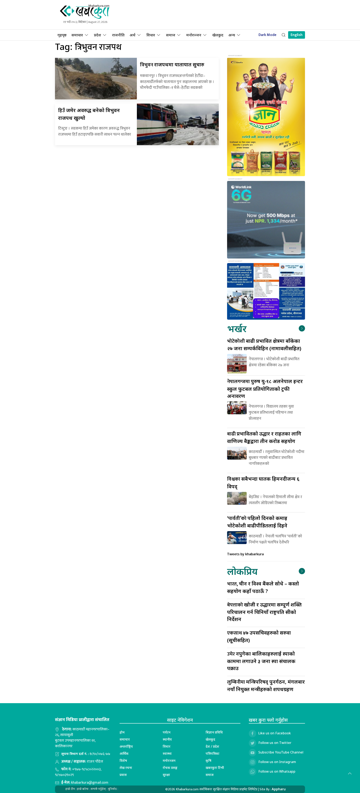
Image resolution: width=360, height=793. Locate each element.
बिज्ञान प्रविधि (214, 732)
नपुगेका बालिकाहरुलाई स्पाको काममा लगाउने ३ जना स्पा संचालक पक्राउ (261, 661)
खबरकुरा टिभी (215, 767)
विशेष (123, 760)
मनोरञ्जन (193, 34)
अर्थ (132, 34)
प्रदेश (97, 34)
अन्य (231, 34)
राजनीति (118, 34)
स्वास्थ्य (167, 753)
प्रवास (123, 774)
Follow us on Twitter (274, 742)
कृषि (208, 760)
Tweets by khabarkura (245, 554)
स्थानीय (167, 739)
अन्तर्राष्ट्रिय (126, 746)
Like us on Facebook (274, 733)
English (296, 35)
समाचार (77, 34)
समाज (170, 34)
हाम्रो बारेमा (83, 789)
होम (122, 732)
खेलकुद (217, 34)
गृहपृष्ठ (62, 34)
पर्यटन (166, 732)
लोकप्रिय (242, 571)
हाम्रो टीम (70, 789)
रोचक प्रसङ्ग (170, 767)
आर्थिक (124, 753)
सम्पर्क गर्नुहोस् (98, 789)
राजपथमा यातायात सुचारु (172, 64)
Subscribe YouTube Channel (280, 752)
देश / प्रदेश (212, 746)
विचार (150, 34)
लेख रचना (126, 767)
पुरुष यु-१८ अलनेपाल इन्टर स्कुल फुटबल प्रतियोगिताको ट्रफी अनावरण (265, 388)
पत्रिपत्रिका (212, 753)
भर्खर (236, 328)
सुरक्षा (166, 774)
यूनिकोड (112, 789)
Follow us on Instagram (277, 762)
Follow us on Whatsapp (276, 771)
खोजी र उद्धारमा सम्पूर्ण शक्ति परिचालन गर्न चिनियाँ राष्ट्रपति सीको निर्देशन (264, 611)
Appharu (279, 789)
